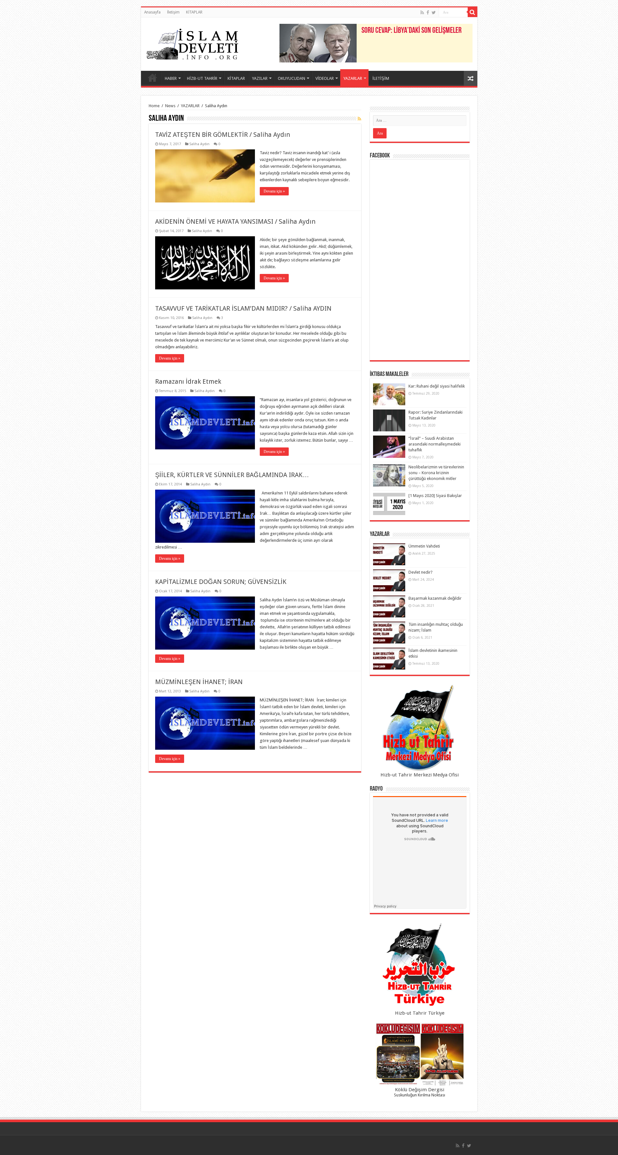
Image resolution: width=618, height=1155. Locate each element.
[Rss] (422, 12)
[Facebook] (428, 12)
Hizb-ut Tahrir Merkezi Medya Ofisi (419, 775)
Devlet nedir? (420, 572)
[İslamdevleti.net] (192, 43)
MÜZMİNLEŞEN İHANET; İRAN (199, 682)
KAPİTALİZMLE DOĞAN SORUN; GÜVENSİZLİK (220, 582)
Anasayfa (152, 12)
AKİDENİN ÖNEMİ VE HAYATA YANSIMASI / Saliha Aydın (235, 221)
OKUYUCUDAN (291, 78)
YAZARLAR (352, 78)
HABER (171, 78)
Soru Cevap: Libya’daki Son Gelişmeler (411, 31)
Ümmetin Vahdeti (424, 546)
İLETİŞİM (380, 78)
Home (154, 105)
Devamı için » (274, 191)
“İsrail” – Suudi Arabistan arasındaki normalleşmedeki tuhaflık (434, 444)
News (170, 105)
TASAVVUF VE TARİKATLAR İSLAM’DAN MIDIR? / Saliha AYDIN (243, 308)
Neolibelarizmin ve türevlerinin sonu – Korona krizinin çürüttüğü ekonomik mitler (436, 473)
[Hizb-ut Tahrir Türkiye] (420, 966)
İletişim (173, 12)
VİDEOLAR (324, 78)
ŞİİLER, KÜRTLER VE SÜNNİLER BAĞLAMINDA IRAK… (232, 475)
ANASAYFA (152, 77)
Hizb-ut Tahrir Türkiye (420, 1013)
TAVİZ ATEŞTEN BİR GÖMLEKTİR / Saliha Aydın (222, 134)
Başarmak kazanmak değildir (435, 598)
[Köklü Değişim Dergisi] (420, 1054)
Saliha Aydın (199, 144)
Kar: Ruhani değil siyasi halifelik (436, 386)
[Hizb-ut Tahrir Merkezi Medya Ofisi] (420, 728)
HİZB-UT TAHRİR (202, 78)
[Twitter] (433, 12)
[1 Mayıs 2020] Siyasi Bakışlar (435, 495)
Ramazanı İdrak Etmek (188, 381)
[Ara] (472, 12)
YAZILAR (259, 78)
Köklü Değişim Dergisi (419, 1090)
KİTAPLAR (194, 12)
